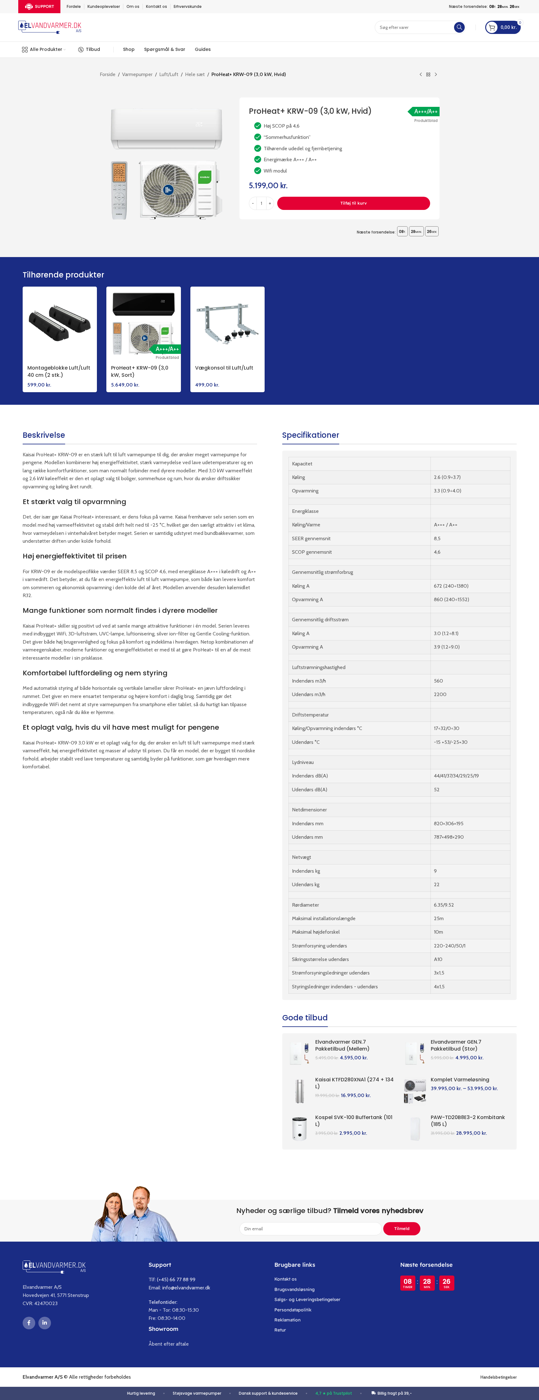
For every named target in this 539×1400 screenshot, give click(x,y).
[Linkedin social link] (44, 1323)
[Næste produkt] (436, 75)
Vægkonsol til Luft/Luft (224, 367)
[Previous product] (420, 75)
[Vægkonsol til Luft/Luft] (227, 324)
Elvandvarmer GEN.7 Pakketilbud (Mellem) (342, 1045)
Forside (107, 74)
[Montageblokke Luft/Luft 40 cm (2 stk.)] (60, 324)
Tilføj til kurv (353, 203)
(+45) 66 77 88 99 (176, 1279)
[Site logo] (49, 27)
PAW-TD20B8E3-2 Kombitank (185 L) (468, 1121)
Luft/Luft (168, 74)
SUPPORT (44, 6)
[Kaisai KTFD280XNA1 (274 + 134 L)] (300, 1091)
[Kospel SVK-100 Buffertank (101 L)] (300, 1129)
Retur (280, 1330)
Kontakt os (285, 1279)
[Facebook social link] (29, 1323)
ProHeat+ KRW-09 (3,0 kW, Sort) (139, 371)
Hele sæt (195, 74)
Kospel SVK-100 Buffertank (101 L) (353, 1121)
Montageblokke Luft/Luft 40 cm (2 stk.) (58, 371)
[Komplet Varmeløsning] (415, 1091)
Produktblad (426, 120)
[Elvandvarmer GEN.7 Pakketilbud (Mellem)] (300, 1054)
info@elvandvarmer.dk (186, 1288)
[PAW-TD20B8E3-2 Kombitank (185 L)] (415, 1129)
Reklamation (287, 1320)
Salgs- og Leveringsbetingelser (307, 1299)
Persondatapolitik (293, 1310)
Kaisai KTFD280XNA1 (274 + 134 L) (354, 1083)
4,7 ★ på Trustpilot (333, 1393)
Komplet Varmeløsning (460, 1079)
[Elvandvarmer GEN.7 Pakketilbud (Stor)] (415, 1054)
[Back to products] (428, 75)
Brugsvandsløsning (294, 1289)
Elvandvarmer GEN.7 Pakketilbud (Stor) (456, 1045)
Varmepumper (137, 74)
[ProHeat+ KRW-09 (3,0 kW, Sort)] (143, 324)
